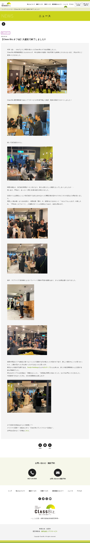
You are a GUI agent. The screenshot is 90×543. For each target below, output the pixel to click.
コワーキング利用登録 (78, 4)
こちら (27, 430)
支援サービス (47, 4)
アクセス (71, 4)
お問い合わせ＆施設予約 (86, 4)
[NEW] (40, 445)
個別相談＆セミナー (57, 4)
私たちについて (31, 4)
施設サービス (39, 4)
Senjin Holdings (33, 367)
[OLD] (50, 445)
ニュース (65, 4)
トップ (4, 9)
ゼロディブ (46, 367)
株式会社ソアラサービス (49, 531)
